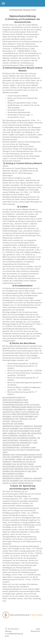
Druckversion (13, 629)
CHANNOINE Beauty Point (22, 10)
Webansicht (35, 631)
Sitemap (8, 631)
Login (38, 629)
